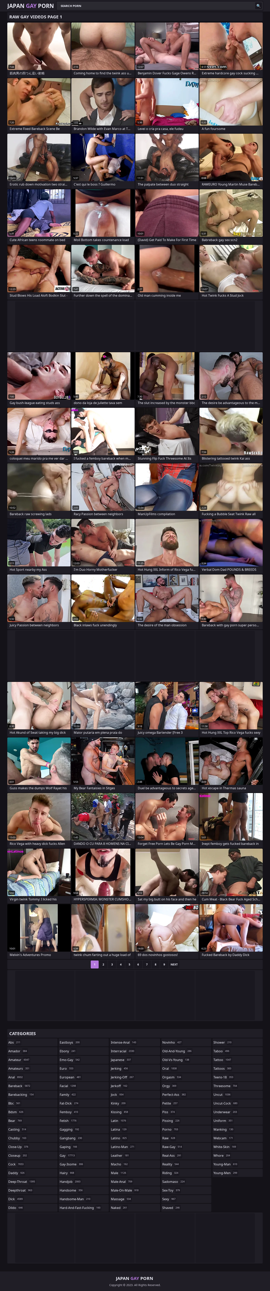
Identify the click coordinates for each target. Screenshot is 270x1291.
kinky (118, 1103)
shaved (171, 1208)
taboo (221, 1051)
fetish (68, 1121)
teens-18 (223, 1077)
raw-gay (172, 1147)
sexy (169, 1199)
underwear (225, 1112)
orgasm (171, 1077)
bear (15, 1121)
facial (68, 1086)
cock (16, 1164)
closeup (17, 1155)
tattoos (222, 1068)
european (70, 1077)
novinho (171, 1042)
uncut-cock (225, 1103)
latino (119, 1138)
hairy (67, 1173)
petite (169, 1103)
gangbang (71, 1138)
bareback (19, 1086)
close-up (18, 1147)
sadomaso (173, 1181)
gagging (69, 1129)
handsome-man (75, 1199)
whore (221, 1155)
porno (170, 1129)
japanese (121, 1060)
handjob (70, 1181)
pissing (170, 1121)
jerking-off (122, 1077)
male (118, 1173)
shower (222, 1042)
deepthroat (20, 1190)
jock (117, 1094)
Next (174, 964)
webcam (223, 1138)
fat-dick (69, 1103)
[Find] (258, 5)
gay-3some (71, 1164)
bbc (14, 1103)
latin (118, 1121)
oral (169, 1068)
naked (119, 1208)
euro (66, 1068)
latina (119, 1129)
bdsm (15, 1112)
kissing (119, 1112)
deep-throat (21, 1181)
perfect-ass (174, 1094)
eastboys (70, 1042)
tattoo (222, 1060)
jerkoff (119, 1086)
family (68, 1094)
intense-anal (123, 1042)
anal (15, 1077)
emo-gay (70, 1060)
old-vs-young (175, 1060)
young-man (225, 1164)
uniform (223, 1121)
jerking (119, 1068)
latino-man (122, 1147)
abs (14, 1042)
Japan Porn (30, 5)
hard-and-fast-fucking (80, 1208)
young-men (225, 1173)
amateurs (18, 1068)
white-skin (224, 1147)
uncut (221, 1094)
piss (168, 1112)
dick (15, 1199)
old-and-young (177, 1051)
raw (168, 1138)
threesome (225, 1086)
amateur (18, 1060)
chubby (17, 1138)
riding (170, 1173)
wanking (223, 1129)
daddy (16, 1173)
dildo (15, 1208)
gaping (68, 1147)
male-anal (121, 1181)
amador (17, 1051)
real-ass (171, 1155)
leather (120, 1155)
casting (17, 1129)
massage (121, 1199)
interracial (122, 1051)
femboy (69, 1112)
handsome (71, 1190)
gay (67, 1155)
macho (119, 1164)
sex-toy (171, 1190)
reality (170, 1164)
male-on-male (125, 1190)
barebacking (21, 1094)
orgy (169, 1086)
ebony (68, 1051)
